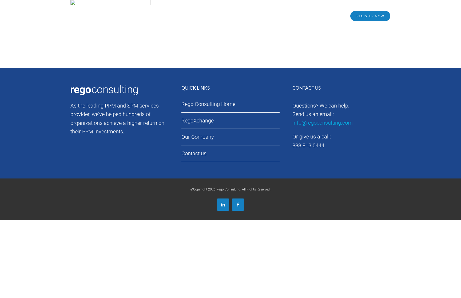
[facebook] (238, 204)
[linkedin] (223, 204)
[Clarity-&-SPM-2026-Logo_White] (105, 8)
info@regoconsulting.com (322, 123)
